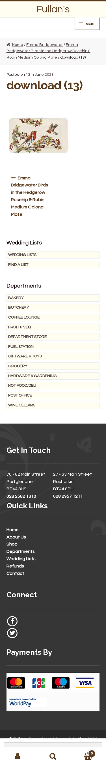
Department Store (27, 337)
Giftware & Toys (25, 356)
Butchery (18, 307)
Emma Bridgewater (44, 45)
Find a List (18, 265)
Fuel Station (21, 347)
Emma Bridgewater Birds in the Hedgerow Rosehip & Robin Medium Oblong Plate (48, 51)
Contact (15, 573)
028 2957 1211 (68, 496)
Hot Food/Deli (22, 386)
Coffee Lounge (24, 317)
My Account (17, 756)
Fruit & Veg (19, 327)
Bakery (16, 298)
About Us (16, 537)
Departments (21, 551)
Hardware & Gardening (32, 376)
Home (17, 45)
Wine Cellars (21, 405)
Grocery (17, 366)
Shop (12, 544)
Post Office (20, 395)
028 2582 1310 (21, 496)
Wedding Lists (22, 255)
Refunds (15, 566)
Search (53, 756)
